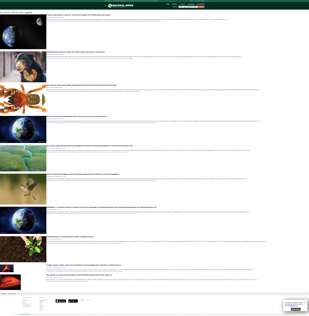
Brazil (61, 152)
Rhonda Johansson (62, 267)
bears (70, 58)
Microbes (89, 243)
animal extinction (51, 281)
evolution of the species (78, 213)
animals (66, 58)
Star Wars (116, 91)
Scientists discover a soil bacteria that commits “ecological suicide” (69, 237)
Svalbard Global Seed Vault (135, 21)
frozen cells (61, 21)
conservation (65, 152)
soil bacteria (112, 243)
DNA (53, 21)
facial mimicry (84, 58)
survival (148, 122)
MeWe (40, 307)
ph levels (93, 243)
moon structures (106, 21)
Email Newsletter (43, 299)
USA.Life (41, 309)
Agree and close (296, 309)
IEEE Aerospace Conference (86, 21)
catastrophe (50, 271)
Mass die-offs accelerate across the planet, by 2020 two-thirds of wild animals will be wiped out (79, 275)
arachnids (61, 91)
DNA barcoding (64, 213)
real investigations (127, 122)
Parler (40, 303)
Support (24, 303)
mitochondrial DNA (99, 213)
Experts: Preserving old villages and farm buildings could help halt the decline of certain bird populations (82, 174)
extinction (56, 21)
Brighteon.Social (43, 300)
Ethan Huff (60, 118)
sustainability (153, 122)
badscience (50, 213)
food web (89, 122)
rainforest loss (105, 152)
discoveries (79, 91)
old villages (98, 180)
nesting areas (86, 180)
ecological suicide (65, 243)
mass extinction (66, 271)
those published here (245, 314)
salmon (79, 281)
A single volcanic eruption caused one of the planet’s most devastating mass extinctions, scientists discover (83, 265)
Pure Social (41, 306)
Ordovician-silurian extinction (83, 271)
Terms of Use (25, 300)
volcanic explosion (106, 271)
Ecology (83, 91)
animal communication (60, 58)
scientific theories (122, 213)
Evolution (70, 213)
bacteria (59, 243)
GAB (40, 308)
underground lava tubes (146, 21)
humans (104, 122)
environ (87, 91)
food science (84, 122)
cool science (74, 58)
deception (57, 122)
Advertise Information (27, 306)
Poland (102, 180)
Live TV (183, 4)
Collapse (50, 21)
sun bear (117, 58)
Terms (46, 314)
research (133, 122)
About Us (25, 301)
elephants (63, 281)
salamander (75, 281)
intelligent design (90, 213)
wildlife (131, 58)
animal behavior (51, 58)
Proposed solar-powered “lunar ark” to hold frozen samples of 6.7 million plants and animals (78, 15)
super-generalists (142, 122)
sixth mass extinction (93, 271)
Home (167, 4)
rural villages (119, 180)
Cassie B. (60, 209)
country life (61, 180)
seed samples (122, 21)
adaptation (54, 243)
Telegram (41, 301)
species (127, 21)
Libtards (111, 122)
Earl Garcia (60, 277)
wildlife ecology (125, 152)
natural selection (106, 213)
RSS (40, 310)
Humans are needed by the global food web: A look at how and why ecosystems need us (76, 116)
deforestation (71, 152)
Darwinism (58, 213)
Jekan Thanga (96, 21)
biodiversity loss (56, 152)
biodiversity (50, 152)
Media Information (26, 305)
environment (74, 122)
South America (104, 91)
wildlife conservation (116, 152)
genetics (85, 213)
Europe (75, 180)
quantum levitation (115, 21)
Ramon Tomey (61, 17)
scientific (117, 213)
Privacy (43, 314)
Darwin (54, 213)
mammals (96, 58)
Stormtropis (127, 91)
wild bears (127, 58)
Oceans (70, 281)
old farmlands (92, 180)
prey (121, 122)
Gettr (40, 304)
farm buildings (80, 180)
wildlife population (142, 180)
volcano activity (114, 271)
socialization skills (102, 58)
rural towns (113, 180)
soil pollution (117, 243)
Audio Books (200, 4)
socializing (108, 58)
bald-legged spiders (67, 91)
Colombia (74, 91)
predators (118, 122)
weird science (122, 58)
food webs (94, 122)
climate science (51, 122)
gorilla (67, 281)
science (105, 243)
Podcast (174, 4)
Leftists (107, 122)
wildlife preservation (150, 180)
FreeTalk (41, 305)
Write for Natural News (27, 304)
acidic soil (50, 243)
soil (108, 243)
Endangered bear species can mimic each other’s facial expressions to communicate (75, 52)
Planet (114, 122)
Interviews (191, 4)
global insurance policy (69, 21)
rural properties (107, 180)
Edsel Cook (62, 54)
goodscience (77, 21)
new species (98, 91)
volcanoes (120, 271)
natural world (99, 152)
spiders (112, 91)
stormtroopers (122, 91)
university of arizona (156, 21)
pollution (97, 243)
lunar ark (101, 21)
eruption (60, 271)
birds (57, 180)
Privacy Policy (26, 299)
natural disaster (73, 271)
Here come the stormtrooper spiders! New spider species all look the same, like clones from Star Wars (81, 85)
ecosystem (65, 122)
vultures (87, 281)
